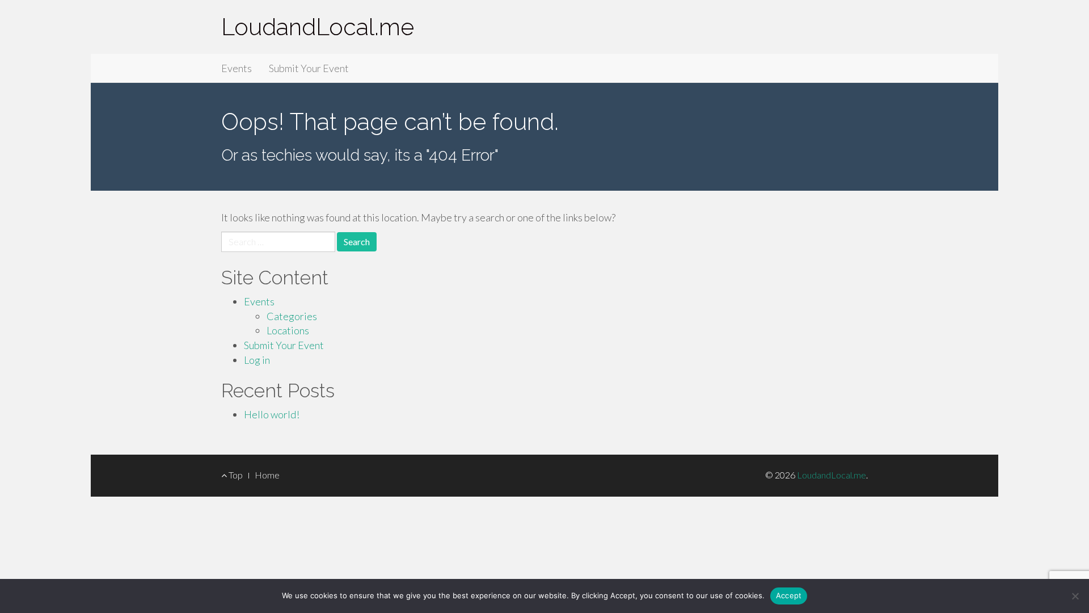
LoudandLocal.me (317, 27)
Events (236, 68)
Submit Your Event (309, 68)
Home (267, 474)
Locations (288, 330)
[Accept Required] (1074, 596)
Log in (257, 360)
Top (235, 474)
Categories (292, 316)
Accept (789, 595)
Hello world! (271, 414)
